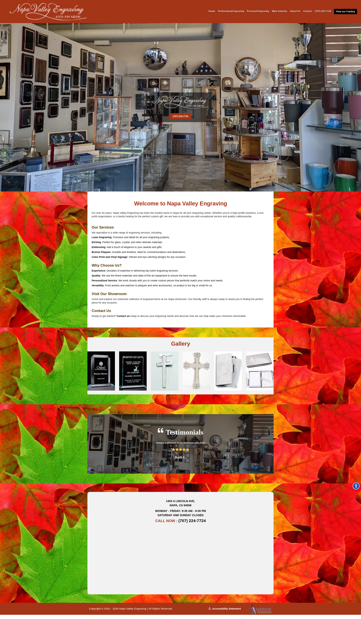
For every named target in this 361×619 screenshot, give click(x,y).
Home (212, 11)
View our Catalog (345, 11)
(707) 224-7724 (323, 11)
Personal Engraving (258, 11)
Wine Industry (279, 11)
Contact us (123, 316)
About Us (295, 11)
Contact (307, 11)
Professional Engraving (231, 11)
